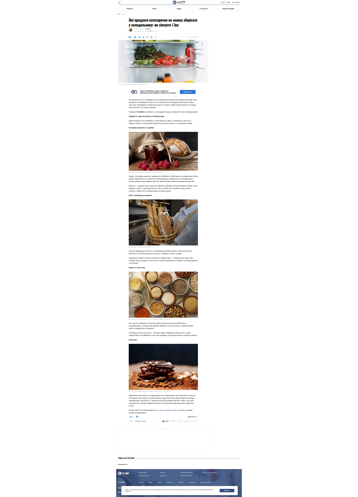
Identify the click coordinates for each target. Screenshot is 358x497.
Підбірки (181, 482)
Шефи (179, 9)
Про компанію (143, 472)
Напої (154, 9)
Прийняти (227, 490)
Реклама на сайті (144, 475)
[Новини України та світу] (165, 421)
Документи (163, 475)
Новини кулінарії (228, 9)
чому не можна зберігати (169, 410)
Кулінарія (147, 29)
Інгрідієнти (192, 482)
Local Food (203, 9)
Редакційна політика (140, 421)
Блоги (120, 488)
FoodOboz (173, 421)
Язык (228, 2)
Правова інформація (186, 472)
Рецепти (130, 9)
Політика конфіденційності (209, 472)
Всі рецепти (122, 464)
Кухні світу (170, 482)
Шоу (119, 492)
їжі (155, 102)
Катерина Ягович (138, 29)
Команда (162, 472)
